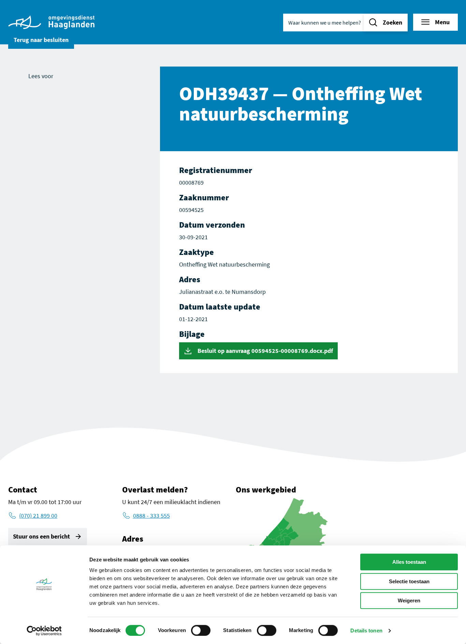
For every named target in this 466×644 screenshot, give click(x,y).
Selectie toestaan (409, 581)
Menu (442, 22)
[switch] (200, 630)
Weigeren (409, 600)
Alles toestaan (409, 562)
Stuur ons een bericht (41, 536)
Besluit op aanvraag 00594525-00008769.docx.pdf (264, 351)
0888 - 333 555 (151, 515)
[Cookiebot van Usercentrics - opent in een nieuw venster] (44, 631)
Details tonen (366, 630)
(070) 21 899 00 (38, 515)
